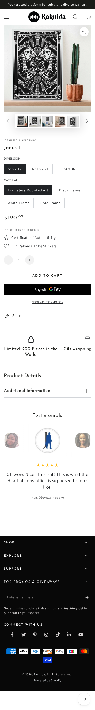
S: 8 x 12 (15, 169)
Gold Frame (50, 203)
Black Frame (69, 190)
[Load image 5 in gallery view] (73, 121)
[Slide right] (87, 121)
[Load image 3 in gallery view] (47, 121)
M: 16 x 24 (40, 169)
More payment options (47, 301)
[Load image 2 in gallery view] (35, 121)
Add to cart (47, 275)
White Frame (19, 203)
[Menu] (6, 17)
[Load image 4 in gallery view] (60, 121)
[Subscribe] (88, 591)
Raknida (39, 668)
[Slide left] (7, 121)
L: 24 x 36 (67, 169)
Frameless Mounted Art (28, 190)
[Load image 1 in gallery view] (22, 121)
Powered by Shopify (48, 674)
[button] (75, 17)
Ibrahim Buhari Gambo (20, 140)
